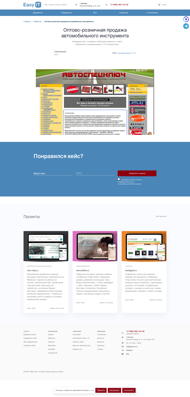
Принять (101, 390)
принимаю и (130, 182)
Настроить (114, 390)
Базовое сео (77, 349)
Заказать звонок (132, 334)
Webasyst (51, 338)
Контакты (100, 338)
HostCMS (51, 349)
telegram (129, 350)
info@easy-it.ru (131, 346)
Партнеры (100, 345)
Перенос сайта (78, 342)
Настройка (77, 334)
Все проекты (161, 216)
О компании (101, 334)
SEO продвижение (30, 342)
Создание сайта (29, 345)
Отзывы (100, 349)
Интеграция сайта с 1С (81, 338)
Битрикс (51, 334)
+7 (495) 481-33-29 (119, 5)
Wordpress (52, 345)
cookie (91, 390)
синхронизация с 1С (127, 53)
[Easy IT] (32, 5)
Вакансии (100, 342)
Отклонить (129, 390)
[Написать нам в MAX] (186, 19)
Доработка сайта (30, 334)
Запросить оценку (137, 173)
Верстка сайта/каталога (81, 345)
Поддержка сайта (30, 338)
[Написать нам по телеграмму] (186, 26)
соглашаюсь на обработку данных (129, 184)
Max (127, 354)
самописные (52, 353)
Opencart (51, 342)
